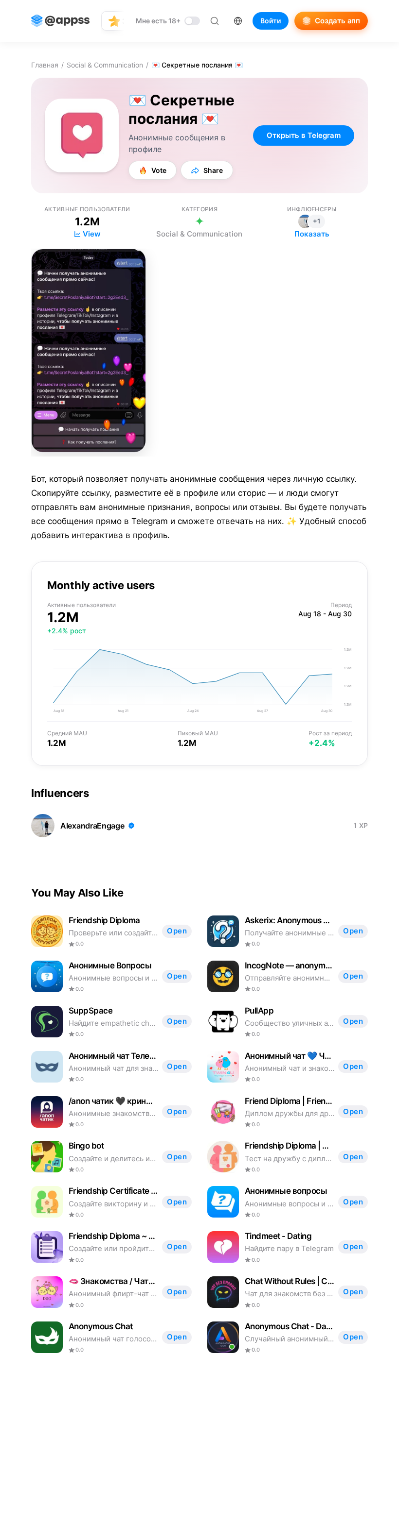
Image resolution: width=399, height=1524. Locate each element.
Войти (270, 21)
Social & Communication (105, 65)
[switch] (168, 21)
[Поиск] (214, 21)
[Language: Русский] (238, 21)
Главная (44, 65)
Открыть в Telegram (304, 135)
